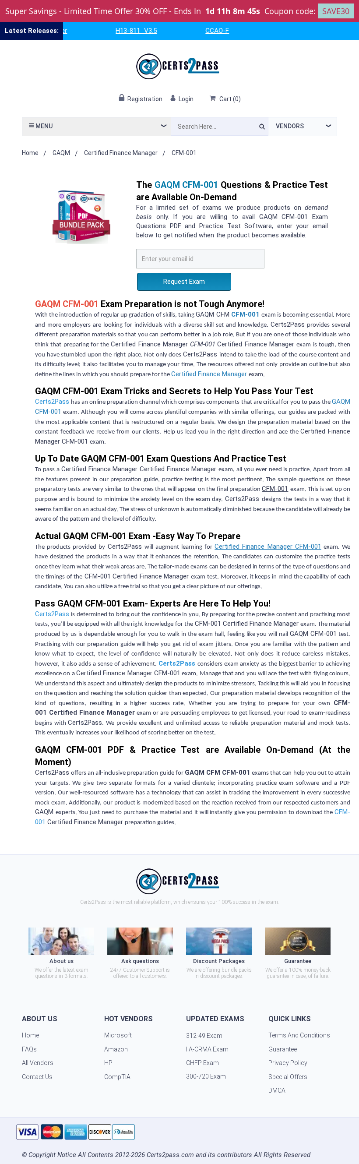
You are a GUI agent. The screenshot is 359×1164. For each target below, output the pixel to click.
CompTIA (117, 1076)
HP (108, 1062)
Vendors (290, 126)
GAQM (61, 152)
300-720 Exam (206, 1076)
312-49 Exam (204, 1035)
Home (30, 152)
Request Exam (184, 282)
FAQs (29, 1049)
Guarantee (282, 1049)
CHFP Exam (202, 1062)
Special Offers (287, 1076)
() (230, 98)
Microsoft (118, 1035)
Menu (43, 126)
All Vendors (37, 1062)
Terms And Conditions (299, 1035)
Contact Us (37, 1076)
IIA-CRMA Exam (207, 1049)
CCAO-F (206, 31)
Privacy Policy (287, 1062)
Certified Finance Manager (121, 152)
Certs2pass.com (170, 1155)
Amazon (116, 1049)
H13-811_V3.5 (125, 31)
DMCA (276, 1090)
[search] (262, 127)
